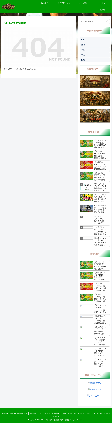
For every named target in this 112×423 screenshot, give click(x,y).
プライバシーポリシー (94, 413)
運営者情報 (56, 413)
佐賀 (83, 60)
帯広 (83, 55)
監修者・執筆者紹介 (69, 413)
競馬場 (47, 413)
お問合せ (56, 416)
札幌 (83, 39)
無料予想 (5, 413)
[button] (107, 21)
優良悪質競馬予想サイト (18, 413)
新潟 (83, 45)
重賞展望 (33, 413)
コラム (40, 413)
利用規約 (81, 413)
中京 (83, 50)
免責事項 (107, 413)
